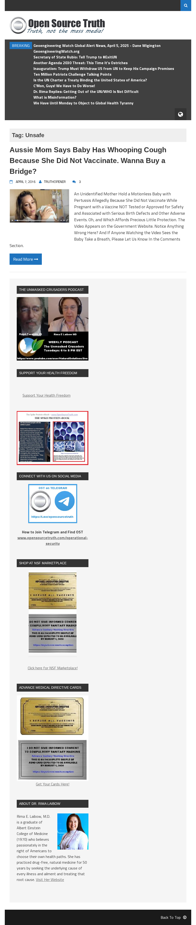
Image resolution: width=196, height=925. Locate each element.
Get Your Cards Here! (52, 784)
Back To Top (171, 917)
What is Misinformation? (54, 97)
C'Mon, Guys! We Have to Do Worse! (64, 86)
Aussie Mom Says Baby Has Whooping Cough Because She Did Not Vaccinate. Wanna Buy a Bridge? (88, 160)
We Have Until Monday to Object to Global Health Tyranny (83, 103)
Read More (23, 259)
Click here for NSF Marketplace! (53, 668)
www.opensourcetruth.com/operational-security (52, 540)
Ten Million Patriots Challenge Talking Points (72, 74)
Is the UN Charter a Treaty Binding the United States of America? (90, 80)
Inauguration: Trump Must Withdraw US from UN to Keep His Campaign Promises (103, 68)
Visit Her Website (50, 879)
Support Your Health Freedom (46, 395)
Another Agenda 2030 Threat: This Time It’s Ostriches (80, 63)
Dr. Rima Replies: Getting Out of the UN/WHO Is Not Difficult (86, 91)
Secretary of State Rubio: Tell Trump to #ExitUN (75, 57)
